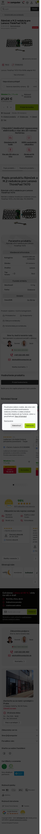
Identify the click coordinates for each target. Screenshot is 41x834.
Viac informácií (21, 416)
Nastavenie (8, 421)
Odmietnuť (16, 426)
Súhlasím (30, 426)
